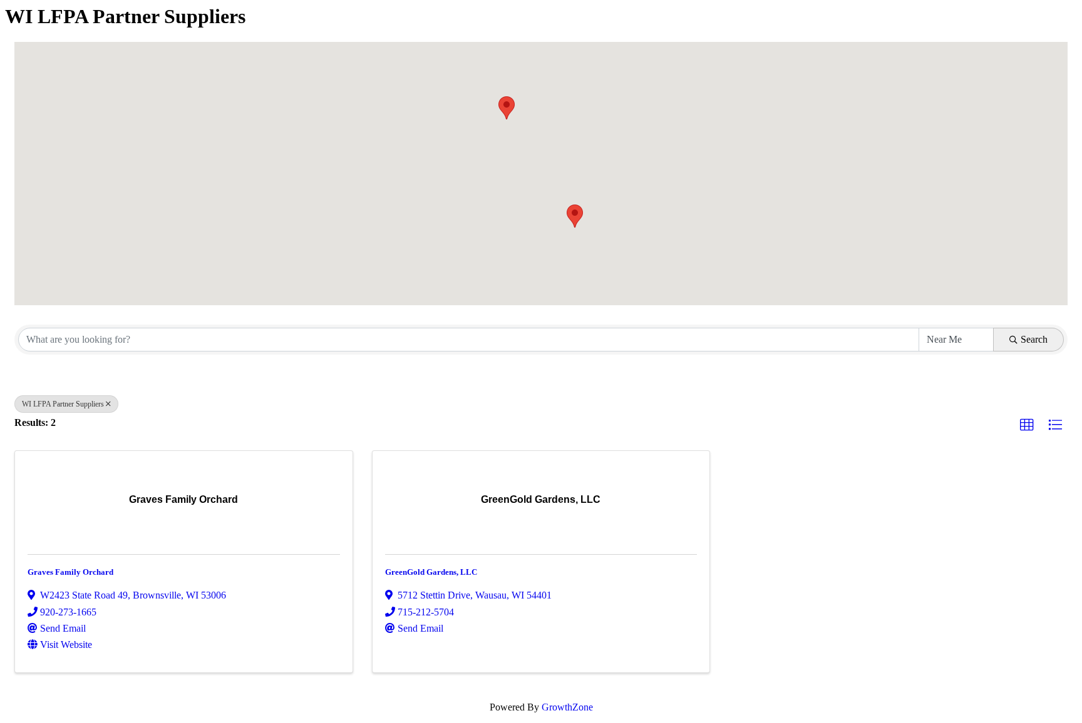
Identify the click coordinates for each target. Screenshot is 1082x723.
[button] (575, 216)
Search (1034, 339)
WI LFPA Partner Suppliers (63, 404)
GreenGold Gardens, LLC (431, 572)
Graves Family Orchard (70, 572)
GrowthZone (567, 707)
